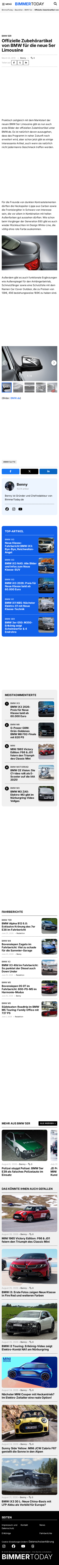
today (29, 4)
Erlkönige (6, 1533)
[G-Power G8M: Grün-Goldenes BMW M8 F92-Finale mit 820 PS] (46, 730)
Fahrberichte (45, 1533)
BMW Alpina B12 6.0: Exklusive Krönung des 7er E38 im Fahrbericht (18, 926)
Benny (23, 58)
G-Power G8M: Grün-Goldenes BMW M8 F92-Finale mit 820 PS (23, 732)
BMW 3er (10, 619)
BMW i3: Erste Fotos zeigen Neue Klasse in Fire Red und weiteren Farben (29, 1294)
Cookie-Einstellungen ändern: (15, 1542)
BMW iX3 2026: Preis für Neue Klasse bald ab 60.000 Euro (20, 586)
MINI (12, 745)
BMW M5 (6, 982)
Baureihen (19, 10)
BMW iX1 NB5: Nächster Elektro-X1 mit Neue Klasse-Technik (20, 606)
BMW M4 (6, 941)
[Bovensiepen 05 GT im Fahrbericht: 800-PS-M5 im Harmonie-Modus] (49, 988)
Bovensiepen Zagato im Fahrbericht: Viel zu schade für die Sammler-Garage (19, 947)
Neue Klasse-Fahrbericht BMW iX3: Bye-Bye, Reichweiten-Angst (19, 547)
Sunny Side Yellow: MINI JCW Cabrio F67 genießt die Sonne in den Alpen (29, 1450)
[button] (54, 363)
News (42, 1525)
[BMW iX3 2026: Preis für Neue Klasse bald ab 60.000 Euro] (46, 585)
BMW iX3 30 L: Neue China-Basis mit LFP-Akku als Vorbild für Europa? (26, 1503)
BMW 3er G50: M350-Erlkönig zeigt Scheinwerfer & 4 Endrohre (19, 627)
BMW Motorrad (19, 767)
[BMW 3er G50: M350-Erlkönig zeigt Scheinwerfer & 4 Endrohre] (46, 625)
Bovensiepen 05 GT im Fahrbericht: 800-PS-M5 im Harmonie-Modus (19, 989)
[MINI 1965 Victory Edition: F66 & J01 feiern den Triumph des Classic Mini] (46, 751)
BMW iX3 (9, 539)
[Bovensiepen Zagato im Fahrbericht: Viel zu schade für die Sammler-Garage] (49, 947)
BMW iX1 (9, 599)
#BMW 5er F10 (9, 462)
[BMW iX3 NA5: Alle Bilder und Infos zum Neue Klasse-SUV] (46, 566)
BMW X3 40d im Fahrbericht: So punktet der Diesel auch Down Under (20, 968)
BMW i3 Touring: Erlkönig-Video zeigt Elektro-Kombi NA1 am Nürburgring (27, 1347)
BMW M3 (15, 788)
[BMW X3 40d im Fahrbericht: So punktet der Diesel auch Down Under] (49, 967)
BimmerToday (7, 10)
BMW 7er (7, 920)
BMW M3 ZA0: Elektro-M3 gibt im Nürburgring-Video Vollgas (22, 796)
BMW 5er (28, 10)
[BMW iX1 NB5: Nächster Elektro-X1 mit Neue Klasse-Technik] (46, 605)
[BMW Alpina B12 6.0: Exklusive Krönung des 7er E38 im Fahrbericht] (49, 926)
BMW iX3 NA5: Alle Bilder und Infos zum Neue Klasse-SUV (21, 566)
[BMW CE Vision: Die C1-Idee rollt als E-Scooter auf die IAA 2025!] (46, 773)
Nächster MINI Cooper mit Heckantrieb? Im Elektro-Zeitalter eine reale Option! (28, 1396)
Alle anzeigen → (48, 1123)
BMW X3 (6, 961)
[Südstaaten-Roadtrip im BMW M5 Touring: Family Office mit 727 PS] (49, 1009)
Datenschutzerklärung (41, 1541)
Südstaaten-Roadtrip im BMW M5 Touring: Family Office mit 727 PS (20, 1010)
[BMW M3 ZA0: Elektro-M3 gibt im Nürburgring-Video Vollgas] (46, 794)
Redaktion (21, 933)
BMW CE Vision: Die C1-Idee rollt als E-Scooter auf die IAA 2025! (22, 775)
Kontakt (24, 1525)
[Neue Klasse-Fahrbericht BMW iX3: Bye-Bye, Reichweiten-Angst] (46, 545)
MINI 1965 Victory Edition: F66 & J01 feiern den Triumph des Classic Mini (22, 754)
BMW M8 (15, 724)
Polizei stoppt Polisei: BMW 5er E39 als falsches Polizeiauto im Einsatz (22, 1171)
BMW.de (15, 398)
